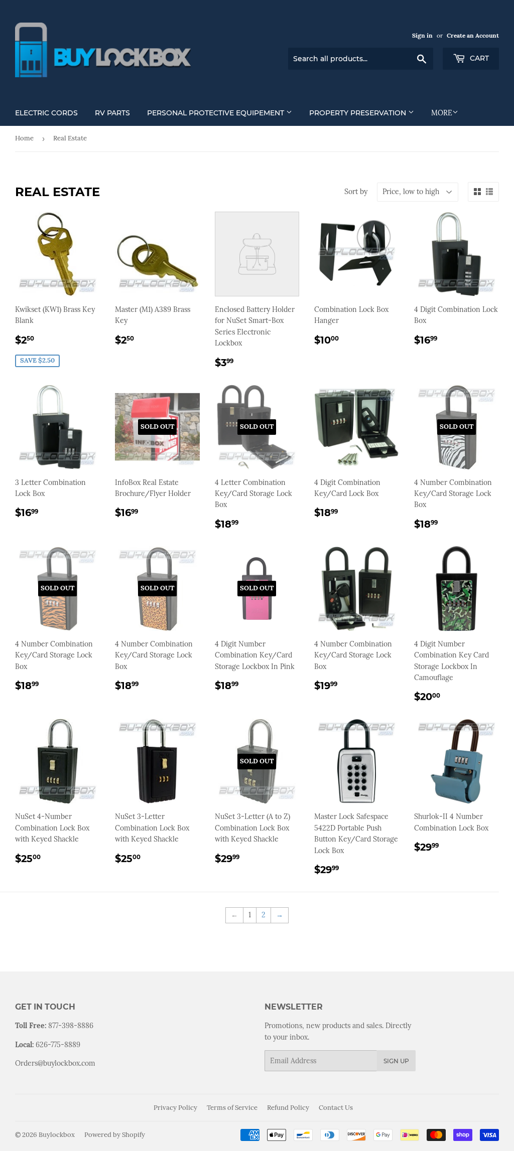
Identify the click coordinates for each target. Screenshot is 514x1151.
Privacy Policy (175, 1107)
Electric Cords (46, 112)
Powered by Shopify (114, 1134)
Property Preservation (358, 112)
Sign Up (396, 1061)
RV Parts (112, 112)
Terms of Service (232, 1107)
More (441, 112)
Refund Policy (288, 1107)
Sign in (422, 35)
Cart (478, 58)
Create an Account (473, 35)
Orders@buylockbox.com (55, 1063)
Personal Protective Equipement (216, 112)
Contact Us (336, 1107)
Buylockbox (57, 1134)
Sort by (355, 191)
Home (24, 138)
